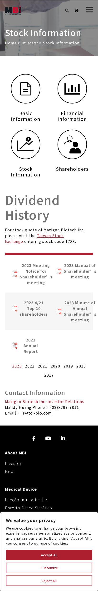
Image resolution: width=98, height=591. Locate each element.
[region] (49, 551)
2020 (55, 366)
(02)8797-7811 (64, 407)
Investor (30, 43)
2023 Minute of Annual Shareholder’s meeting (75, 311)
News (10, 471)
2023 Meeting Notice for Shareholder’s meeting (31, 273)
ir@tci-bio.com (36, 413)
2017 (49, 375)
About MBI (15, 453)
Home (11, 43)
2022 (29, 366)
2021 (42, 366)
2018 (81, 366)
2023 (17, 366)
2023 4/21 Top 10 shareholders (31, 308)
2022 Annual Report (31, 345)
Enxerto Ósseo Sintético (28, 508)
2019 (68, 366)
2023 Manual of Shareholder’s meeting (75, 271)
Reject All (49, 580)
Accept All (49, 555)
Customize (49, 567)
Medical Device (21, 489)
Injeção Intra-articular (26, 499)
